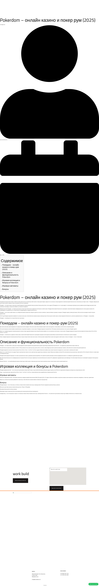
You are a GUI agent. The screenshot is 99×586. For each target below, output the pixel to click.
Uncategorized (2, 24)
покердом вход (3, 393)
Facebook (45, 585)
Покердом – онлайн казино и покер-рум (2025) (10, 267)
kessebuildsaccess (4, 139)
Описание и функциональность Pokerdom (10, 274)
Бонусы (5, 289)
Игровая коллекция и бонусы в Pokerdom (11, 281)
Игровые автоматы (10, 285)
